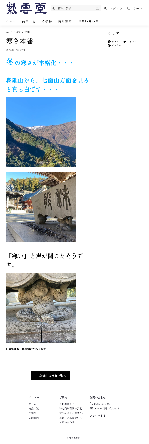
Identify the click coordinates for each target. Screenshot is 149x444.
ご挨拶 (47, 21)
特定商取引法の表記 (70, 408)
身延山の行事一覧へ (52, 376)
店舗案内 (65, 21)
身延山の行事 (23, 32)
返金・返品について (70, 417)
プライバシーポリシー (72, 413)
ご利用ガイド (66, 403)
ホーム (11, 21)
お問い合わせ (88, 21)
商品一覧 (29, 21)
